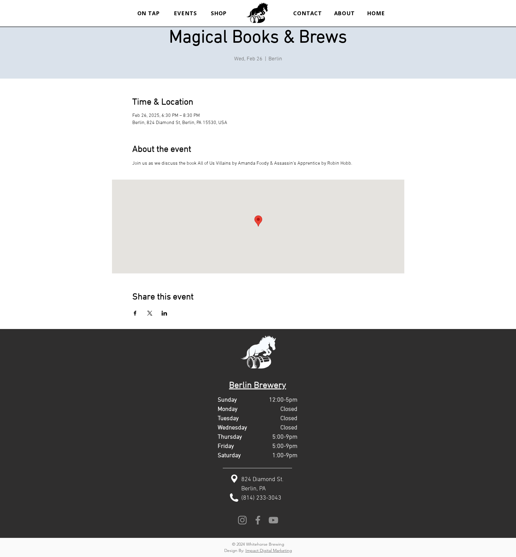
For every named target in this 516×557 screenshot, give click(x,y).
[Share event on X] (150, 313)
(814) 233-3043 (261, 498)
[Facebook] (258, 520)
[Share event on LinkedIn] (164, 313)
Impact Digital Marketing (268, 550)
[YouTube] (273, 520)
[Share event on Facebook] (135, 313)
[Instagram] (242, 520)
